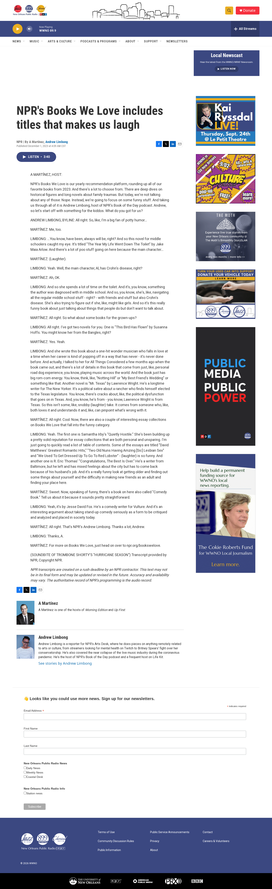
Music (34, 41)
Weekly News (34, 772)
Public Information (109, 850)
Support (151, 41)
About (130, 41)
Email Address (34, 711)
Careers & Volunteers (216, 841)
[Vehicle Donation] (225, 294)
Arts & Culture (60, 41)
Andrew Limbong (56, 142)
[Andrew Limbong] (25, 647)
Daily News (33, 768)
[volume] (29, 28)
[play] (17, 29)
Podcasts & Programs (98, 41)
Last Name (30, 745)
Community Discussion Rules (116, 841)
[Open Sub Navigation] (24, 41)
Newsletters (177, 41)
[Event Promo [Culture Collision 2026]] (225, 178)
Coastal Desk (34, 776)
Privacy (154, 841)
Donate (249, 10)
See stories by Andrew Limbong (65, 663)
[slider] (35, 29)
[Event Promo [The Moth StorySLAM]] (225, 236)
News (17, 41)
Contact (208, 832)
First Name (31, 728)
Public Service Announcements (169, 832)
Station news (34, 793)
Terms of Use (106, 832)
